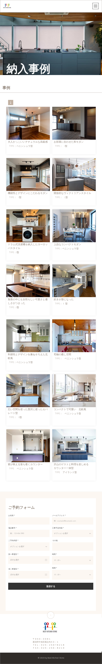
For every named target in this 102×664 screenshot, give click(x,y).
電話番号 (11, 528)
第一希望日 (13, 554)
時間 (54, 554)
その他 (55, 540)
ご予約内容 (12, 540)
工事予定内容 (57, 528)
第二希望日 (13, 569)
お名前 (11, 515)
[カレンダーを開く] (46, 560)
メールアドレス (58, 515)
